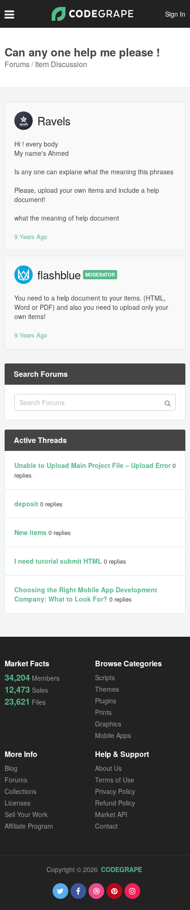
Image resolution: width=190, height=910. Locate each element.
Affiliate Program (29, 825)
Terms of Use (114, 779)
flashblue (59, 274)
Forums (17, 64)
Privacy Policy (115, 791)
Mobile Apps (113, 735)
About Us (108, 768)
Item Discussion (61, 64)
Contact (106, 825)
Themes (107, 689)
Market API (111, 814)
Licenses (17, 802)
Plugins (105, 700)
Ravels (54, 120)
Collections (20, 791)
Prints (103, 712)
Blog (11, 768)
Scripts (105, 677)
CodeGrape (121, 869)
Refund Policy (115, 802)
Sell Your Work (26, 814)
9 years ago (30, 236)
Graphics (108, 723)
